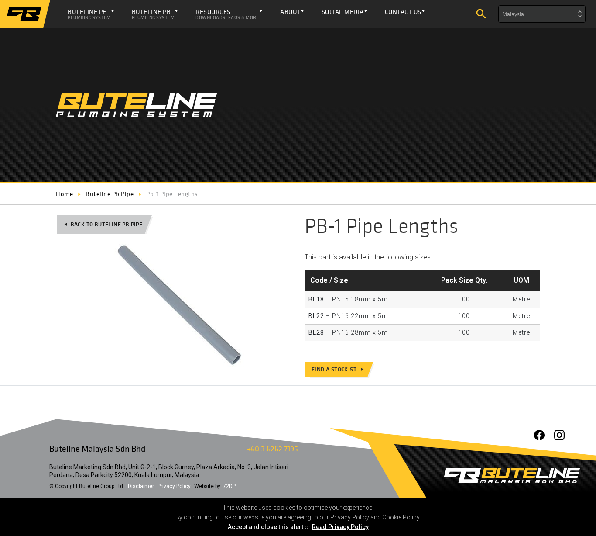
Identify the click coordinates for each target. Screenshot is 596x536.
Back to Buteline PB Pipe (103, 224)
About (290, 11)
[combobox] (542, 14)
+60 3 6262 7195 (272, 448)
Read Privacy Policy (340, 526)
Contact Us (403, 11)
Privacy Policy (174, 486)
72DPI (230, 486)
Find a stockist (338, 369)
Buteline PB (153, 14)
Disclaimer (141, 486)
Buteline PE (89, 14)
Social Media (343, 11)
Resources (227, 14)
